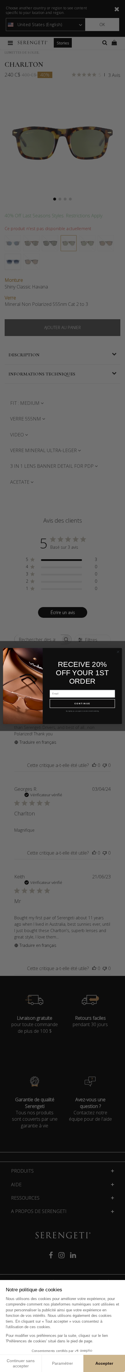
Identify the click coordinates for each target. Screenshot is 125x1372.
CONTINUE (82, 703)
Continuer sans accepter (21, 1363)
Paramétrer (62, 1363)
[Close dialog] (118, 651)
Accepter (104, 1363)
